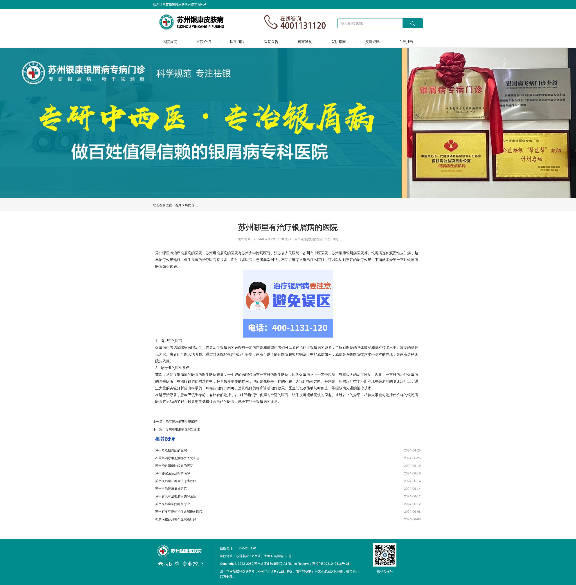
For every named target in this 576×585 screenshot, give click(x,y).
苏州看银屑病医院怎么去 (183, 429)
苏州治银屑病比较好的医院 (174, 465)
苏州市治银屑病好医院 (171, 488)
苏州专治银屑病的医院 (171, 450)
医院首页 (170, 42)
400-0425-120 (246, 548)
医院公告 (271, 42)
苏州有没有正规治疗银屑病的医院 (178, 511)
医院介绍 (203, 42)
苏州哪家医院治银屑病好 (172, 473)
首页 (178, 205)
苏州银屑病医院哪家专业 (172, 504)
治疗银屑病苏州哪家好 (181, 421)
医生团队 (237, 42)
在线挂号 (406, 42)
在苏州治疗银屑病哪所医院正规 (177, 458)
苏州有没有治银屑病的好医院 (175, 496)
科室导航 (305, 42)
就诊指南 (338, 42)
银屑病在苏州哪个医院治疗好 (175, 519)
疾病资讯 (372, 42)
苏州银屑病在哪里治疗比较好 (175, 481)
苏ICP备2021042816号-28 (331, 563)
